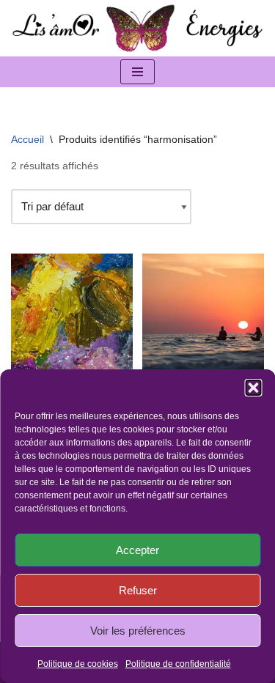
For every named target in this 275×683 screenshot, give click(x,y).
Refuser (138, 590)
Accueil (27, 139)
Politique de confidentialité (178, 664)
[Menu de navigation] (137, 71)
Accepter (137, 550)
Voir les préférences (138, 630)
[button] (253, 387)
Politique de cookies (77, 664)
